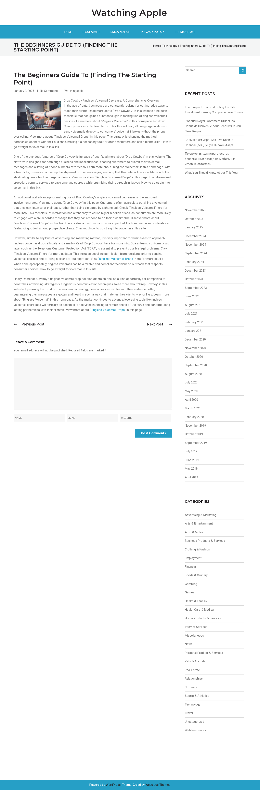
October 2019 (194, 434)
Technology (169, 45)
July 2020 (191, 382)
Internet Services (196, 627)
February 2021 (194, 322)
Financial (190, 566)
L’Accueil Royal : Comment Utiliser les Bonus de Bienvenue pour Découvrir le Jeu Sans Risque (213, 126)
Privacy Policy (152, 32)
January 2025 (194, 227)
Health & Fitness (196, 601)
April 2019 (191, 477)
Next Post (155, 324)
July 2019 (191, 451)
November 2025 (195, 210)
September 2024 (196, 253)
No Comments (49, 90)
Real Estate (192, 670)
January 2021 (194, 331)
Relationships (194, 678)
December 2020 (195, 339)
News (188, 644)
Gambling (191, 584)
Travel (189, 713)
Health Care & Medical (199, 609)
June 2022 (192, 296)
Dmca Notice (120, 32)
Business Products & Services (205, 541)
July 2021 (191, 313)
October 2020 (194, 357)
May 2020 (191, 391)
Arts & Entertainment (199, 523)
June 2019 (192, 460)
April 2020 (191, 399)
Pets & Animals (195, 661)
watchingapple (73, 90)
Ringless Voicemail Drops (116, 259)
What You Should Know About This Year (211, 172)
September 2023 (196, 288)
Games (189, 592)
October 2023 (194, 279)
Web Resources (195, 730)
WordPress (113, 785)
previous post (33, 324)
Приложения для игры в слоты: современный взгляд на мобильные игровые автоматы (210, 159)
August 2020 (193, 374)
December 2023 (195, 270)
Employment (193, 558)
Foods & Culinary (196, 575)
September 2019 (196, 443)
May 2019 (191, 468)
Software (191, 687)
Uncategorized (194, 722)
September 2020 (196, 365)
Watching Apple (129, 12)
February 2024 (194, 262)
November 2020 (195, 348)
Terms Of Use (185, 32)
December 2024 (195, 236)
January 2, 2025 (24, 90)
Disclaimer (91, 32)
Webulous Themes (157, 785)
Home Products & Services (203, 618)
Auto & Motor (194, 532)
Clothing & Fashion (197, 549)
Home (68, 32)
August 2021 (193, 305)
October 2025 (194, 219)
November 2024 (195, 244)
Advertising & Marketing (200, 515)
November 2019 (195, 425)
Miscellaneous (194, 635)
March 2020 (192, 408)
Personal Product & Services (204, 653)
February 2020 (194, 417)
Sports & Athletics (197, 696)
